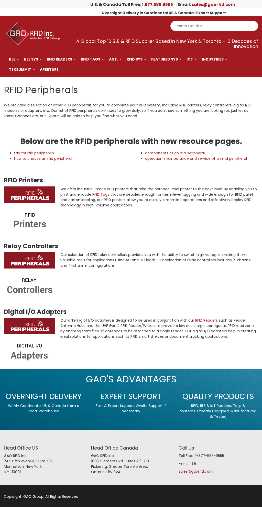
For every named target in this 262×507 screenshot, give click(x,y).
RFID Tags (90, 59)
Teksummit (20, 69)
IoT (190, 59)
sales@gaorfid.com (213, 4)
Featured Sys (164, 59)
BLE (12, 59)
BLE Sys (31, 59)
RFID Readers (59, 59)
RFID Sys (135, 59)
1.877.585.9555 (157, 4)
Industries (213, 59)
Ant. (113, 59)
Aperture (49, 69)
